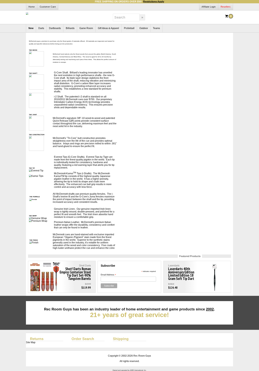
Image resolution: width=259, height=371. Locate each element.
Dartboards (55, 28)
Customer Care (48, 6)
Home (31, 6)
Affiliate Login (209, 6)
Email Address (108, 274)
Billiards (70, 28)
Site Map (30, 342)
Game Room (86, 28)
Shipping (121, 339)
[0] (227, 17)
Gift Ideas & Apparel (108, 28)
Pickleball (129, 28)
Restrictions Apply (153, 1)
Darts (41, 28)
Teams (156, 28)
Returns (36, 339)
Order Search (82, 339)
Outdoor (143, 28)
